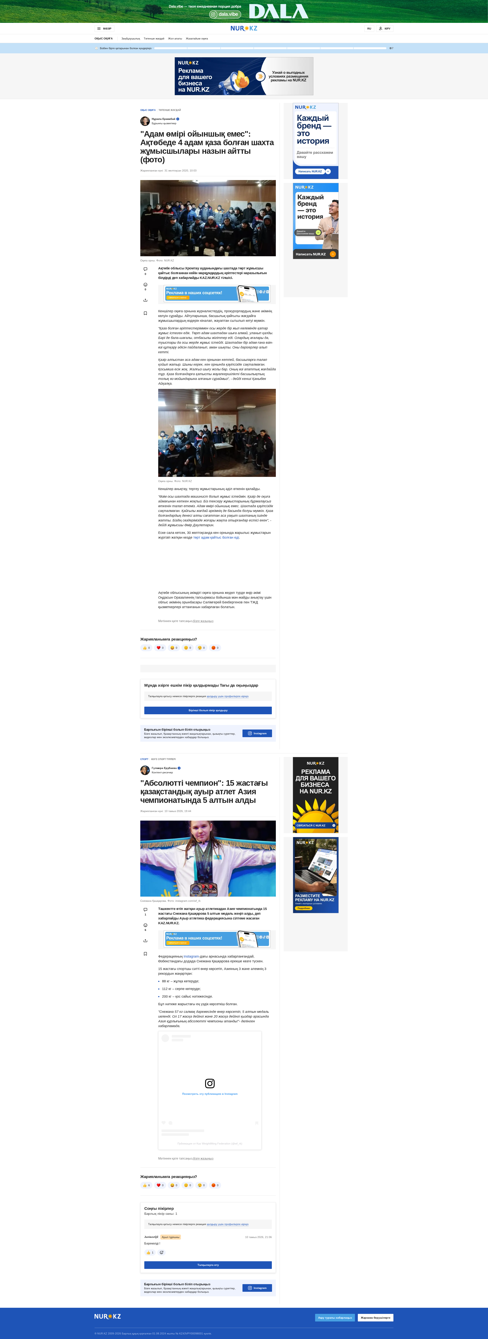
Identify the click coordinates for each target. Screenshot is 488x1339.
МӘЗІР (107, 28)
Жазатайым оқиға (197, 38)
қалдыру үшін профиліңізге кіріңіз (227, 696)
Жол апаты (175, 38)
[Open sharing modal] (145, 300)
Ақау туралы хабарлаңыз (335, 1317)
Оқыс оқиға (104, 38)
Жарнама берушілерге (375, 1317)
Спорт (144, 759)
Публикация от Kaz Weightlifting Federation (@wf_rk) (209, 1143)
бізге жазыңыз (203, 621)
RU (369, 28)
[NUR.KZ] (244, 28)
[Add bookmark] (145, 313)
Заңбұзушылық (130, 38)
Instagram (260, 733)
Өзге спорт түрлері (163, 759)
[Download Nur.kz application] (244, 11)
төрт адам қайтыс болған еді (215, 537)
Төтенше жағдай (154, 38)
